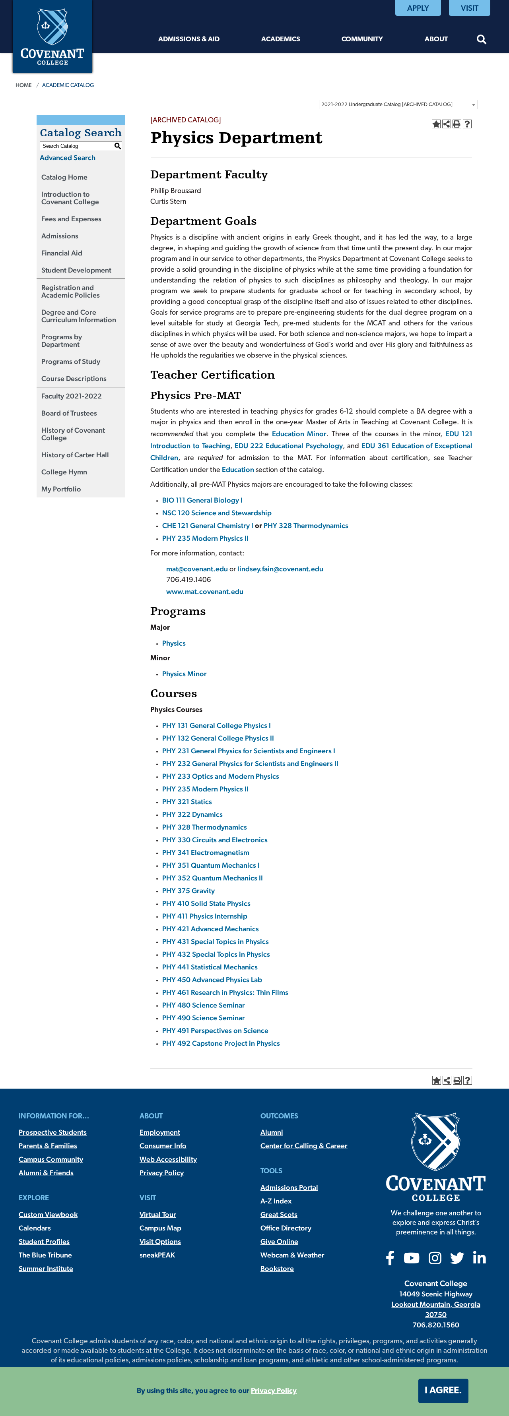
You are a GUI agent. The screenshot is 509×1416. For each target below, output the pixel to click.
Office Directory (285, 1228)
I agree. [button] (443, 1391)
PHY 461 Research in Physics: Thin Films (225, 992)
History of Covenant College (73, 434)
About (436, 39)
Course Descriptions (74, 378)
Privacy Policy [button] (274, 1391)
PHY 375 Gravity (188, 890)
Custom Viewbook (48, 1214)
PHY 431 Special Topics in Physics (215, 941)
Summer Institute (46, 1268)
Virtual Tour (158, 1214)
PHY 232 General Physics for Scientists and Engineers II (250, 763)
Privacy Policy (162, 1172)
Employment (160, 1132)
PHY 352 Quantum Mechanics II (212, 878)
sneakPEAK (157, 1255)
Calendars (35, 1228)
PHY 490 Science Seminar (203, 1018)
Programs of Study (70, 361)
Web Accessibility (168, 1159)
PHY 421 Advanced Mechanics (210, 929)
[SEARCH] (481, 41)
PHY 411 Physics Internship (204, 916)
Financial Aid (61, 253)
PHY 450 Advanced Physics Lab (212, 979)
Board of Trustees (69, 413)
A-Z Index (275, 1201)
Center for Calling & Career (304, 1145)
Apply (418, 8)
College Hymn (64, 472)
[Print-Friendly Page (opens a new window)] (457, 124)
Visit (469, 8)
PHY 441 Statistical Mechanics (210, 967)
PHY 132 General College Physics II (218, 738)
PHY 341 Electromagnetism (205, 852)
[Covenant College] (52, 35)
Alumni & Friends (46, 1172)
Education (238, 469)
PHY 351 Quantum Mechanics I (211, 865)
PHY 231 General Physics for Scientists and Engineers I (248, 751)
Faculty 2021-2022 (71, 396)
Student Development (76, 270)
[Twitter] (457, 1261)
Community (362, 39)
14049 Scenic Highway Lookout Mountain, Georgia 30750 (436, 1304)
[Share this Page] (446, 124)
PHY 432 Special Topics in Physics (216, 954)
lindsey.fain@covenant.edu (280, 569)
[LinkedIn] (479, 1261)
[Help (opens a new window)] (467, 124)
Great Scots (278, 1214)
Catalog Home (64, 177)
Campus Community (51, 1159)
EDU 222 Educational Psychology (289, 445)
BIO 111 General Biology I (202, 500)
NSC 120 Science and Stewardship (217, 513)
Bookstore (277, 1268)
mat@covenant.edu (197, 569)
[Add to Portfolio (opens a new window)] (436, 124)
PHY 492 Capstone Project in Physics (221, 1043)
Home (24, 85)
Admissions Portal (289, 1187)
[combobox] (398, 104)
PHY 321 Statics (187, 801)
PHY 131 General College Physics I (216, 725)
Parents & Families (48, 1145)
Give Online (279, 1241)
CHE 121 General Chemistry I (207, 525)
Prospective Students (53, 1132)
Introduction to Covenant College (70, 198)
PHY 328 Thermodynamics (306, 525)
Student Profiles (44, 1241)
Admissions (59, 236)
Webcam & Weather (292, 1255)
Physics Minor (184, 673)
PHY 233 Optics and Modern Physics (220, 776)
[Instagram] (435, 1261)
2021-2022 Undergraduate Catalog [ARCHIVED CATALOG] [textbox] (387, 104)
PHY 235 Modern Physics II (205, 538)
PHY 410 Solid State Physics (206, 903)
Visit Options (160, 1241)
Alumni (271, 1132)
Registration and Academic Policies (70, 291)
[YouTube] (412, 1261)
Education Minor (299, 433)
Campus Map (160, 1228)
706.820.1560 (435, 1325)
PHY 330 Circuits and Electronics (215, 840)
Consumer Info (163, 1145)
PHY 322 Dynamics (192, 814)
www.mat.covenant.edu (204, 591)
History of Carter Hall (75, 455)
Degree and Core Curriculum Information (78, 316)
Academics (280, 39)
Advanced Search (67, 157)
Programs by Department (61, 340)
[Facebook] (390, 1261)
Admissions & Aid (189, 39)
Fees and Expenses (71, 219)
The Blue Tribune (45, 1255)
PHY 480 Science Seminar (203, 1005)
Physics (174, 643)
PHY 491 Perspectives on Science (215, 1030)
